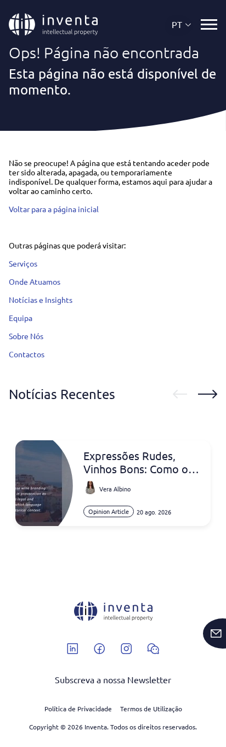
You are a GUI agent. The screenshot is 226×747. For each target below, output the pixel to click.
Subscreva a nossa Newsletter (113, 679)
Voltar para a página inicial (54, 209)
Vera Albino (115, 488)
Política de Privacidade (78, 708)
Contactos (26, 354)
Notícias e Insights (40, 300)
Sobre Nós (26, 336)
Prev (180, 394)
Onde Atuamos (34, 281)
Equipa (20, 318)
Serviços (23, 263)
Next (207, 394)
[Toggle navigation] (209, 24)
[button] (182, 24)
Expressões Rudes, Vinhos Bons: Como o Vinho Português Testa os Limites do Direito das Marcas (139, 462)
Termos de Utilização (151, 708)
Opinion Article (108, 511)
